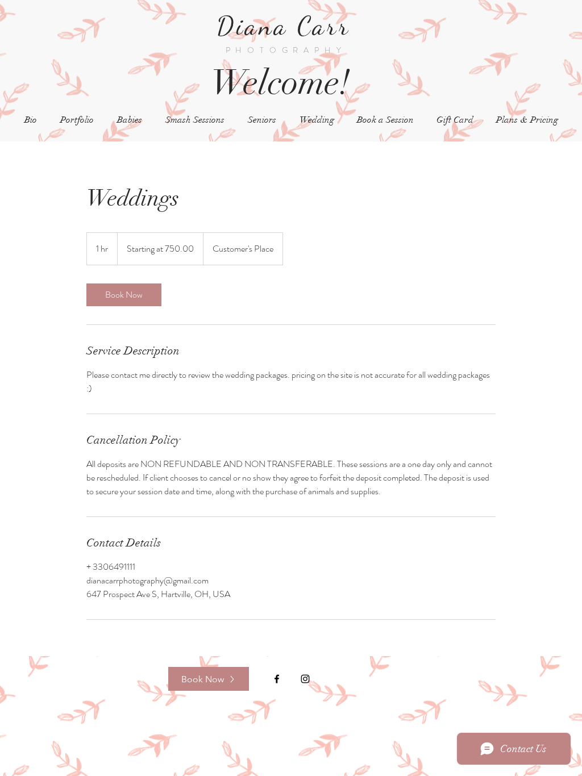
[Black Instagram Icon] (305, 679)
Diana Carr (288, 25)
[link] (123, 294)
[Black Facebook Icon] (276, 679)
